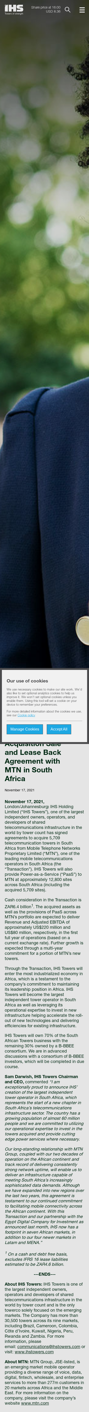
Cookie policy (26, 715)
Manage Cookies (24, 729)
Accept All (59, 729)
